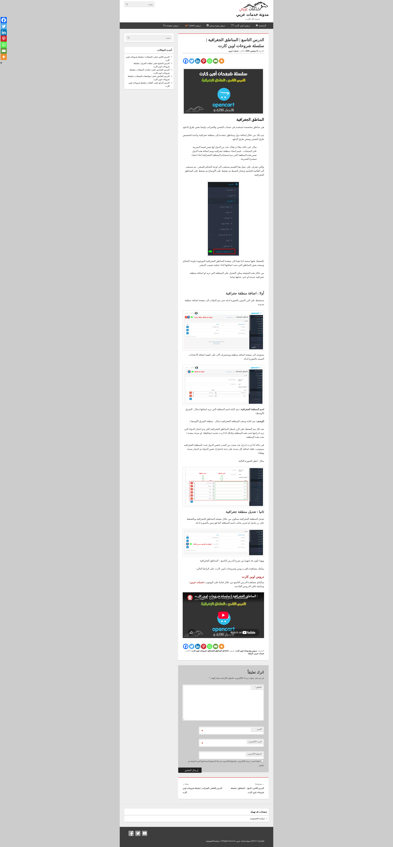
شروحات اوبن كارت (199, 651)
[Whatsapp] (209, 61)
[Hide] (1, 63)
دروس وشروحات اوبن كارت (246, 651)
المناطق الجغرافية (215, 651)
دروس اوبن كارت (253, 576)
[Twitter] (191, 61)
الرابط (250, 653)
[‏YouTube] (144, 833)
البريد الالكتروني (255, 741)
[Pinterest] (203, 61)
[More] (221, 61)
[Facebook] (185, 61)
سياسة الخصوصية (257, 818)
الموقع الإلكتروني (254, 754)
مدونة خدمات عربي (252, 14)
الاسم (259, 729)
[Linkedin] (197, 61)
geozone (226, 651)
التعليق (258, 687)
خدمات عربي (233, 51)
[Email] (215, 61)
